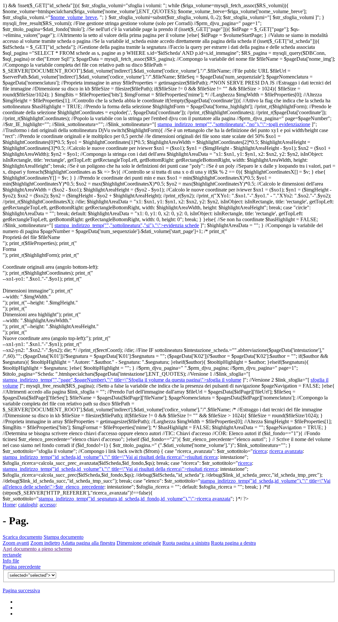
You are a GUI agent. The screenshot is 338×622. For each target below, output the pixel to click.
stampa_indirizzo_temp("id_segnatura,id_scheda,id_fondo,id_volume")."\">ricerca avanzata (134, 498)
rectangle (12, 555)
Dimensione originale (139, 543)
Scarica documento (22, 537)
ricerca (260, 451)
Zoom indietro (45, 543)
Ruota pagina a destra (233, 543)
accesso (47, 504)
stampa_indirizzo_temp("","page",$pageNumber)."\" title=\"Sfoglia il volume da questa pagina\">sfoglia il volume (122, 380)
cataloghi (27, 504)
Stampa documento (64, 537)
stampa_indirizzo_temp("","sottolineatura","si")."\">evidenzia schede (126, 225)
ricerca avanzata (286, 451)
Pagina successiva (21, 590)
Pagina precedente (22, 567)
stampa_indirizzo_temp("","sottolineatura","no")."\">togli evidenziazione (233, 124)
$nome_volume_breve (74, 17)
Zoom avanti (16, 543)
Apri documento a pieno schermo (37, 549)
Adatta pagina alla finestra (88, 543)
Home (9, 504)
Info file (11, 561)
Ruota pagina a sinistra (186, 543)
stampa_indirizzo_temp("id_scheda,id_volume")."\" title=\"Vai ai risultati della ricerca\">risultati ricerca (110, 457)
